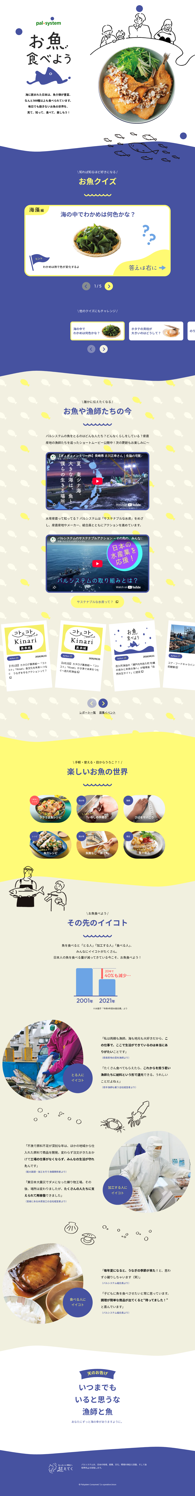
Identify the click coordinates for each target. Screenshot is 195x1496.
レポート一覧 (87, 712)
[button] (109, 286)
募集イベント (107, 712)
